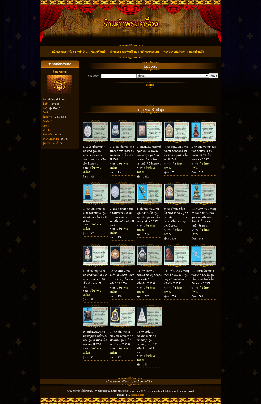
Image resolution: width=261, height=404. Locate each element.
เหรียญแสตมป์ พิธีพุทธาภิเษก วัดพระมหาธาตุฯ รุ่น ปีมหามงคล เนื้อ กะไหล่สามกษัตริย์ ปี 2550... (149, 155)
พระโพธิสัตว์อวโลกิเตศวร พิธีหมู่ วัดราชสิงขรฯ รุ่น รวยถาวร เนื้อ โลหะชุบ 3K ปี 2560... (176, 217)
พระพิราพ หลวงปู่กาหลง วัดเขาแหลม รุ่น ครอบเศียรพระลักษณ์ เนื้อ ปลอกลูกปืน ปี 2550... (203, 217)
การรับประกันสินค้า (174, 51)
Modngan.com (137, 395)
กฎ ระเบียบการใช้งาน (142, 381)
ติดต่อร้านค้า (196, 51)
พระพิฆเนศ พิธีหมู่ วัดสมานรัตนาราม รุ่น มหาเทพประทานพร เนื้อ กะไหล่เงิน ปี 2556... (122, 216)
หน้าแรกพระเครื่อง (63, 51)
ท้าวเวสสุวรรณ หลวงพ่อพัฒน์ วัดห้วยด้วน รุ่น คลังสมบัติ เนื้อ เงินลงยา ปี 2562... (95, 278)
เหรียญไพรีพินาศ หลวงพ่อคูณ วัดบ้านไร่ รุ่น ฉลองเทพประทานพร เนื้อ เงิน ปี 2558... (94, 155)
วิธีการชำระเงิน (149, 51)
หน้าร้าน (82, 51)
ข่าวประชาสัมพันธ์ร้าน (123, 51)
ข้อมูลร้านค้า (98, 51)
